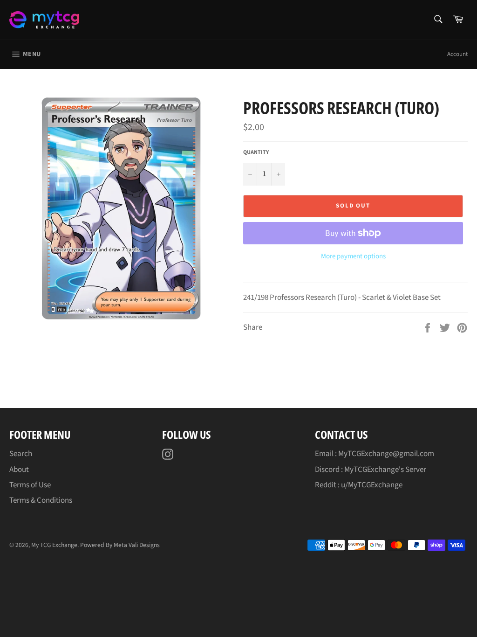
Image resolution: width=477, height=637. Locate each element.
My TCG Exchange (54, 544)
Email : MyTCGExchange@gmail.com (374, 453)
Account (457, 54)
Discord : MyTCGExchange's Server (370, 469)
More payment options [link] (353, 256)
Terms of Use (30, 485)
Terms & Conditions (40, 500)
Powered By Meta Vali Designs (120, 544)
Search (20, 453)
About (19, 469)
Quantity (256, 152)
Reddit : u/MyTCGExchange (358, 485)
